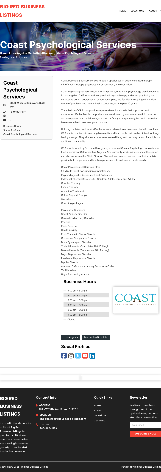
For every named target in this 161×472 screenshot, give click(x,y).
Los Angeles (19, 53)
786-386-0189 (48, 428)
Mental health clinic (40, 53)
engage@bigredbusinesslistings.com (63, 418)
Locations (137, 10)
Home (122, 10)
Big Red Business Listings (22, 11)
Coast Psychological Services (20, 134)
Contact (99, 420)
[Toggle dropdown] (160, 11)
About (98, 410)
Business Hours (12, 126)
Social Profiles (11, 130)
